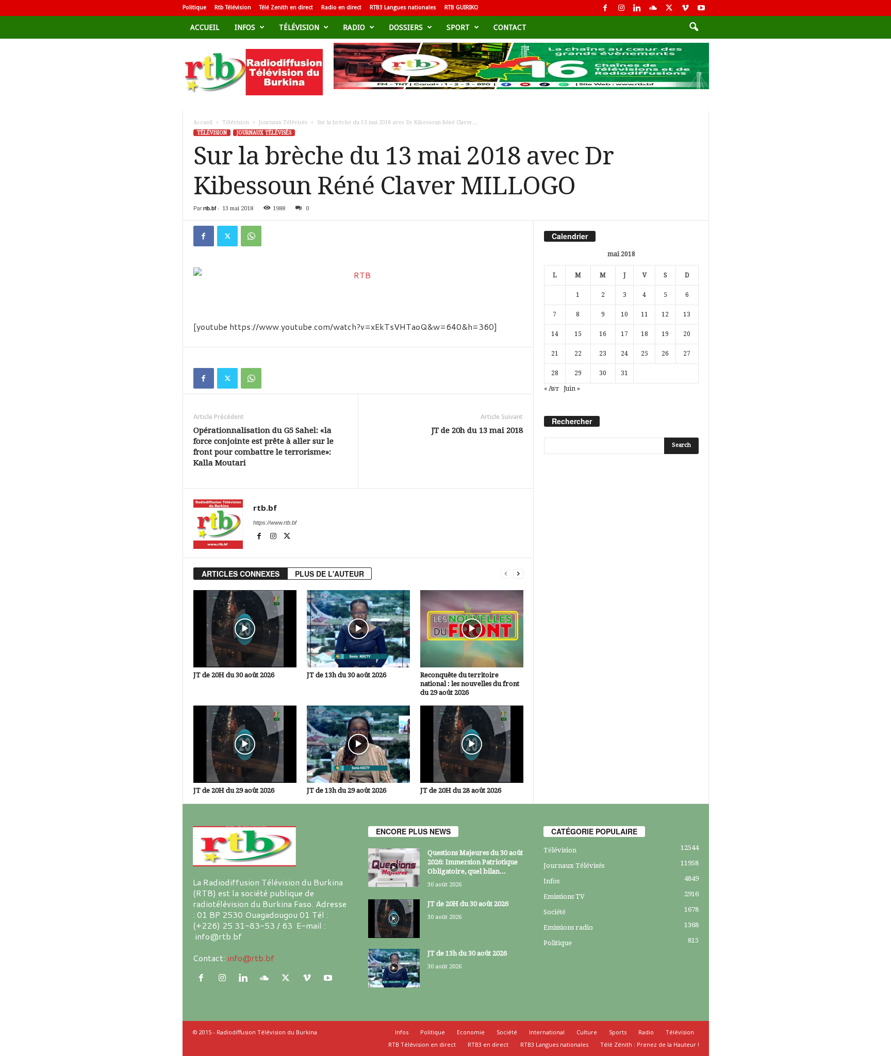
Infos (245, 27)
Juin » (572, 388)
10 (624, 314)
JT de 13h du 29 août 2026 (346, 790)
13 (686, 314)
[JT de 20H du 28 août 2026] (471, 744)
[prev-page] (506, 573)
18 (644, 334)
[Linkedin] (637, 8)
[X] (669, 8)
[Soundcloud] (653, 8)
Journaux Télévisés (283, 122)
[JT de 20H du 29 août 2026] (244, 744)
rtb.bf (209, 208)
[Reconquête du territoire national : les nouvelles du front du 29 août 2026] (471, 628)
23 (602, 353)
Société (554, 912)
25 (644, 353)
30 (602, 373)
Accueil (204, 27)
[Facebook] (605, 8)
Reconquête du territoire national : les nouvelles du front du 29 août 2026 (469, 683)
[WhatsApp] (251, 236)
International (547, 1032)
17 (624, 334)
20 (686, 334)
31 (624, 373)
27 (686, 353)
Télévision (299, 27)
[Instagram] (621, 8)
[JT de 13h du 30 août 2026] (358, 628)
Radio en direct (341, 7)
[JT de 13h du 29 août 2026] (358, 744)
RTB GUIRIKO (461, 7)
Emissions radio (568, 927)
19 (665, 334)
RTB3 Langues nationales (403, 7)
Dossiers (406, 27)
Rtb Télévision (232, 7)
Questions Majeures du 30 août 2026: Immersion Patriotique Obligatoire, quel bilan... (475, 862)
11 (644, 314)
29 (578, 373)
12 (665, 314)
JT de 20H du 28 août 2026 (460, 790)
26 (665, 353)
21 (554, 353)
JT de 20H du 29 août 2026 (233, 790)
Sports (617, 1032)
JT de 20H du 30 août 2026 (233, 675)
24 (624, 353)
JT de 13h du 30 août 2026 (346, 675)
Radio (354, 27)
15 (578, 334)
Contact (509, 27)
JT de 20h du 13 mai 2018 (477, 430)
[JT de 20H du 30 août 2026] (244, 628)
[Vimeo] (685, 8)
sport (458, 27)
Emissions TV (564, 896)
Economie (471, 1032)
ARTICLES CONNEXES (240, 573)
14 (554, 334)
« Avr (551, 388)
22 (578, 353)
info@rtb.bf (250, 958)
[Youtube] (701, 8)
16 (602, 334)
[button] (693, 27)
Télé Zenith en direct (286, 7)
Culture (586, 1032)
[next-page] (518, 573)
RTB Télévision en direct (422, 1044)
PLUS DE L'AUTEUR (329, 573)
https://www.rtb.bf (274, 522)
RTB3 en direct (488, 1044)
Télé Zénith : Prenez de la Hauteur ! (649, 1044)
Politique (194, 7)
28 (554, 373)
